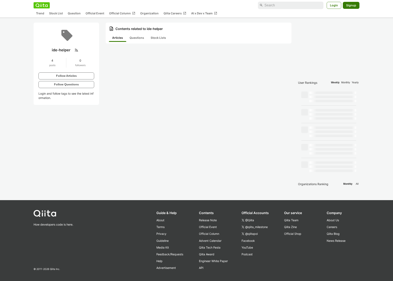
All (357, 183)
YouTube (247, 247)
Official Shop (292, 233)
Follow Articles (66, 75)
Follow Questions (66, 84)
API (201, 268)
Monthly (345, 82)
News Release (336, 240)
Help (159, 261)
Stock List (56, 13)
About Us (333, 220)
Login (334, 5)
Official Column (122, 13)
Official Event (95, 13)
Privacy (161, 233)
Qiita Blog (333, 233)
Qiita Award (206, 254)
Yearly (355, 82)
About (160, 220)
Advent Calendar (210, 240)
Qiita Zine (290, 227)
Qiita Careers (175, 13)
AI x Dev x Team (204, 13)
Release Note (208, 220)
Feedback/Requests (169, 254)
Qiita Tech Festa (209, 247)
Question (74, 13)
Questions (137, 37)
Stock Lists (158, 37)
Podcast (247, 254)
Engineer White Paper (213, 261)
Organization (149, 13)
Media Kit (162, 247)
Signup (351, 5)
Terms (160, 227)
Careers (332, 227)
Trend (40, 13)
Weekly (335, 82)
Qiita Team (291, 220)
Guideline (162, 240)
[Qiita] (42, 5)
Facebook (248, 240)
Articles (117, 37)
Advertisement (166, 268)
